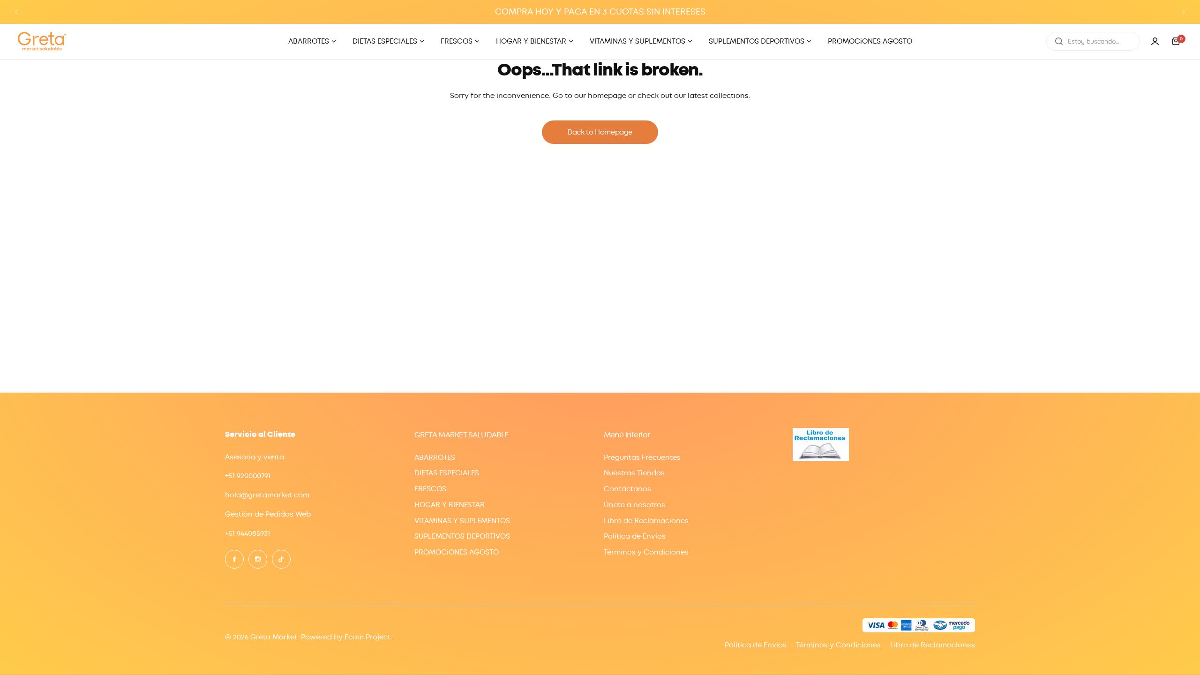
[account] (1155, 41)
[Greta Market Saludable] (42, 41)
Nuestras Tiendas (634, 473)
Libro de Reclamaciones (646, 520)
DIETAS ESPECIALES (446, 473)
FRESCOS (430, 489)
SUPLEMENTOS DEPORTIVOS (462, 536)
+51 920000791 (247, 475)
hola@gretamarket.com (267, 495)
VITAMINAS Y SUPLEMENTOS (462, 520)
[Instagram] (257, 559)
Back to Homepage (600, 132)
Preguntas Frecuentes (642, 457)
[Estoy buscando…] (1059, 41)
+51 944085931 (247, 533)
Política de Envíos (635, 536)
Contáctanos (627, 489)
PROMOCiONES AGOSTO (456, 552)
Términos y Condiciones (646, 552)
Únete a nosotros (634, 505)
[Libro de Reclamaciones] (821, 459)
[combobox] (1093, 41)
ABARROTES (434, 457)
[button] (16, 12)
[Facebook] (234, 559)
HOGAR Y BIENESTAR (449, 505)
